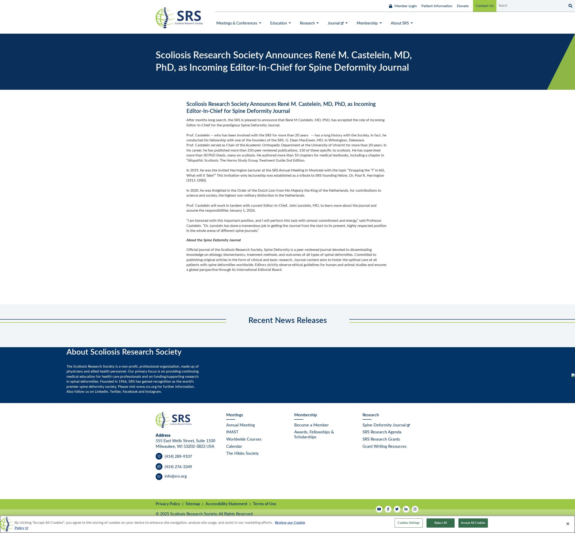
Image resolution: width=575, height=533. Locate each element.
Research (371, 415)
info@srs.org (176, 476)
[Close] (568, 524)
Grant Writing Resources (385, 447)
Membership (305, 415)
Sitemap (193, 504)
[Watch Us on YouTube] (379, 509)
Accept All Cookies (473, 523)
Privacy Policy (168, 504)
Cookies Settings (409, 523)
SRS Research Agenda (382, 432)
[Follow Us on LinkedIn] (406, 509)
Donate (463, 6)
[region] (287, 524)
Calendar (234, 447)
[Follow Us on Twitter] (397, 509)
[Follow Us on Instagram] (415, 509)
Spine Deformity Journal (384, 425)
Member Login (405, 6)
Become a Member (311, 425)
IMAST (232, 432)
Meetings (234, 415)
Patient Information (436, 6)
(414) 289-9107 (178, 457)
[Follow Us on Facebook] (388, 509)
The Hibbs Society (242, 454)
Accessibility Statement (227, 504)
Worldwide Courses (243, 439)
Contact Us (485, 6)
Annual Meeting (240, 425)
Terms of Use (264, 504)
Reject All (440, 523)
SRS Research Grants (381, 439)
